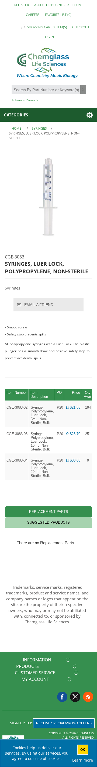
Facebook (62, 697)
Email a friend (38, 304)
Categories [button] (16, 114)
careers (33, 14)
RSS (88, 697)
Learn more (82, 760)
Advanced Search (25, 100)
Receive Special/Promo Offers (64, 723)
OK (82, 750)
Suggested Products (48, 522)
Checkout (80, 27)
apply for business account (58, 5)
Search (84, 90)
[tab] (48, 511)
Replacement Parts (48, 512)
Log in (48, 37)
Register (21, 5)
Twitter (75, 697)
